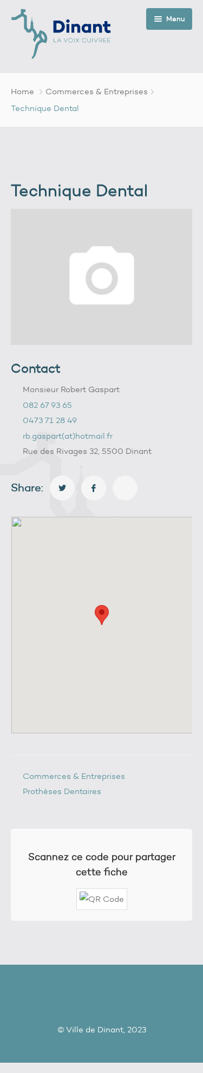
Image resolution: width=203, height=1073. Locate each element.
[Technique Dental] (62, 488)
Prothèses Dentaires (62, 791)
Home (22, 91)
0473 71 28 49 (50, 420)
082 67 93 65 (47, 405)
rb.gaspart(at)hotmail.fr (68, 436)
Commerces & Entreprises (96, 91)
